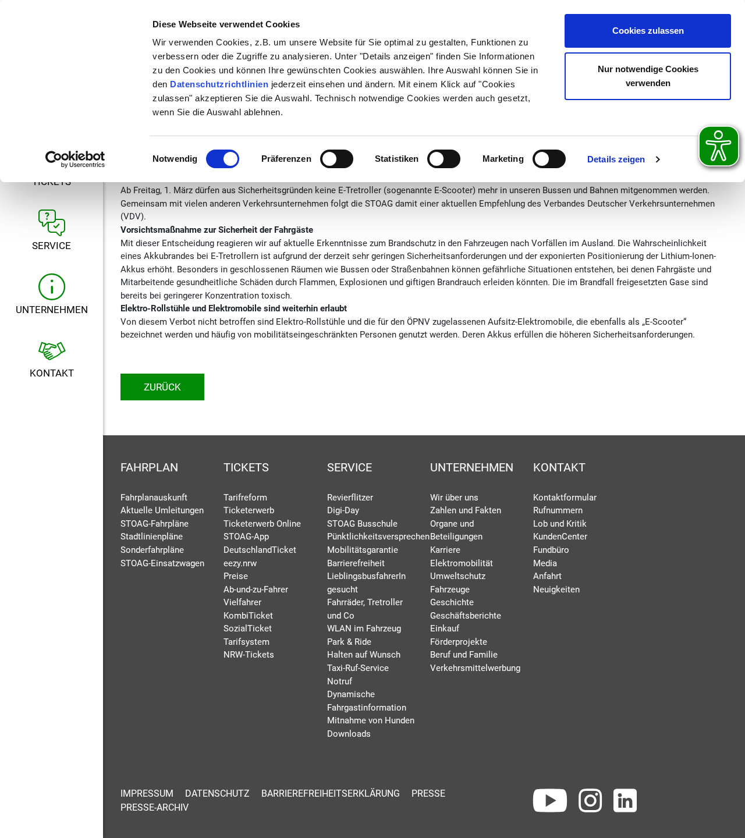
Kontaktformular (565, 497)
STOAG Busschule (362, 524)
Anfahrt (547, 576)
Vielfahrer (242, 602)
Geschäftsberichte (465, 615)
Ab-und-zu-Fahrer (256, 589)
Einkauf (444, 628)
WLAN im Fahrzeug (364, 628)
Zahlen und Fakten (465, 510)
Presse (428, 793)
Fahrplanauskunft (153, 497)
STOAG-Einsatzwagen (162, 563)
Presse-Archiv (154, 807)
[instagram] (590, 800)
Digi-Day (343, 510)
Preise (236, 576)
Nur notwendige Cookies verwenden (648, 76)
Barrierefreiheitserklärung (330, 793)
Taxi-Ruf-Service (358, 668)
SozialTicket (248, 628)
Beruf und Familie (464, 654)
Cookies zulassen (648, 30)
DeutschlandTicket (260, 550)
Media (545, 563)
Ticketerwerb (249, 510)
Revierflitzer (350, 497)
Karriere (445, 550)
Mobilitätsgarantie (362, 550)
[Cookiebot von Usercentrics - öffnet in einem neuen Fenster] (75, 159)
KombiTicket (248, 615)
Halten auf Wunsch (363, 654)
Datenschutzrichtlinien (219, 84)
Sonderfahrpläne (152, 550)
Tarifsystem (246, 642)
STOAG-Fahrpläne (154, 524)
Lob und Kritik (560, 524)
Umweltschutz (457, 576)
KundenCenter (560, 536)
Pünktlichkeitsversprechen (378, 536)
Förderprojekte (458, 642)
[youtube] (550, 800)
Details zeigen (616, 159)
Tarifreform (245, 497)
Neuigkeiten (556, 589)
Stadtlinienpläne (151, 536)
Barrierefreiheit (356, 563)
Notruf (339, 681)
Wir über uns (454, 497)
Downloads (349, 734)
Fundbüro (551, 550)
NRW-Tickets (249, 654)
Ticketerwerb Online (262, 524)
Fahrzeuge (450, 589)
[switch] (336, 159)
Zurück (162, 387)
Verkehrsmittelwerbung (475, 668)
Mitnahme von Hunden (370, 720)
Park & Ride (349, 642)
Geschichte (452, 602)
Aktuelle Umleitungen (162, 510)
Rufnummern (558, 510)
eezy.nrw (240, 563)
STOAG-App (246, 536)
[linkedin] (625, 800)
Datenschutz (217, 793)
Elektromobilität (461, 563)
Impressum (146, 793)
